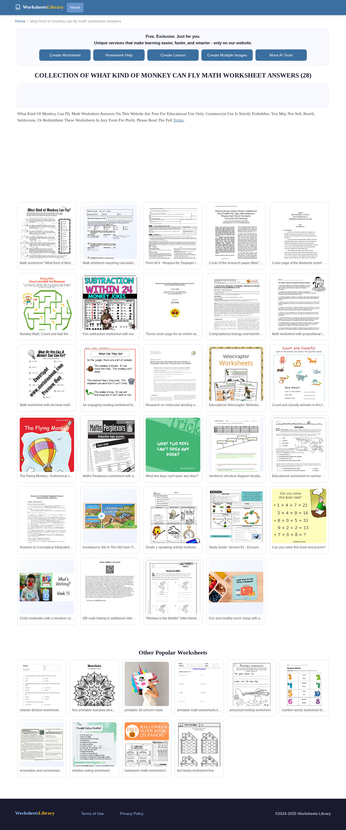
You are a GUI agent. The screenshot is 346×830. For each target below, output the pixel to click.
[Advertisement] (173, 164)
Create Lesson (173, 55)
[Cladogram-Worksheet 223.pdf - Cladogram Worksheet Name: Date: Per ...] (236, 449)
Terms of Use (92, 813)
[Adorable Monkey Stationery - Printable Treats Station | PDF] (110, 595)
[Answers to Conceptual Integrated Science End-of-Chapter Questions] (47, 524)
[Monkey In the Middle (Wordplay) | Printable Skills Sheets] (173, 595)
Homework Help (119, 55)
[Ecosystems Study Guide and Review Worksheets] (236, 516)
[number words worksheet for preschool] (304, 690)
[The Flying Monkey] (47, 454)
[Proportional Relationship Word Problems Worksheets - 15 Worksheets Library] (299, 311)
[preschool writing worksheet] (251, 690)
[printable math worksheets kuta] (199, 690)
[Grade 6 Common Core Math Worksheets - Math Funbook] (47, 382)
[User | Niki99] (299, 516)
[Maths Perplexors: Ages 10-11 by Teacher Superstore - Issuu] (110, 456)
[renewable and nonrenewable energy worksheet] (42, 744)
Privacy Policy (132, 813)
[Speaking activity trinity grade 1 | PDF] (173, 527)
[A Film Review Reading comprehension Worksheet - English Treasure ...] (110, 386)
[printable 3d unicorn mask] (147, 684)
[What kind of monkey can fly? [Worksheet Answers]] (47, 240)
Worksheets (35, 813)
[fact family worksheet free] (199, 751)
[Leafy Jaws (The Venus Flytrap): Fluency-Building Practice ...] (299, 453)
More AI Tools (281, 55)
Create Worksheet (65, 55)
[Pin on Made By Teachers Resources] (110, 303)
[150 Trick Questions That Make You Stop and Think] (173, 445)
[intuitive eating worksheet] (94, 750)
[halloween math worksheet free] (147, 755)
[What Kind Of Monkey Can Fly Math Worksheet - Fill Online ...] (110, 240)
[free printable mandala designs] (94, 693)
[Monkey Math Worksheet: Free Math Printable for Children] (47, 314)
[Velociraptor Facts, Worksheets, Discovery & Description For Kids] (236, 383)
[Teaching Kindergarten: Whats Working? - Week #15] (47, 587)
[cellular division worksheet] (42, 693)
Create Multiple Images (227, 55)
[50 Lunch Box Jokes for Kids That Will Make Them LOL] (236, 587)
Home (75, 7)
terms (178, 120)
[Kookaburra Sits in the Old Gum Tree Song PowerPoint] (110, 516)
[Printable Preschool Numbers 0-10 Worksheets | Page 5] (299, 374)
